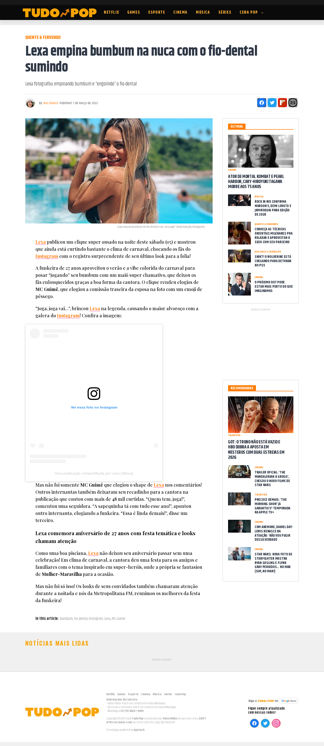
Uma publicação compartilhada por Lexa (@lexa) (94, 473)
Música (203, 12)
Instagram (46, 256)
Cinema (180, 12)
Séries (225, 12)
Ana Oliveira (50, 103)
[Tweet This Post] (272, 102)
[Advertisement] (261, 343)
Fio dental (81, 619)
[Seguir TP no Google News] (273, 704)
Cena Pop (249, 12)
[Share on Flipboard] (282, 102)
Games (133, 12)
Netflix (111, 12)
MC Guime (118, 619)
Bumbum (66, 619)
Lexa (40, 242)
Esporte (156, 12)
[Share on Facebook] (261, 102)
